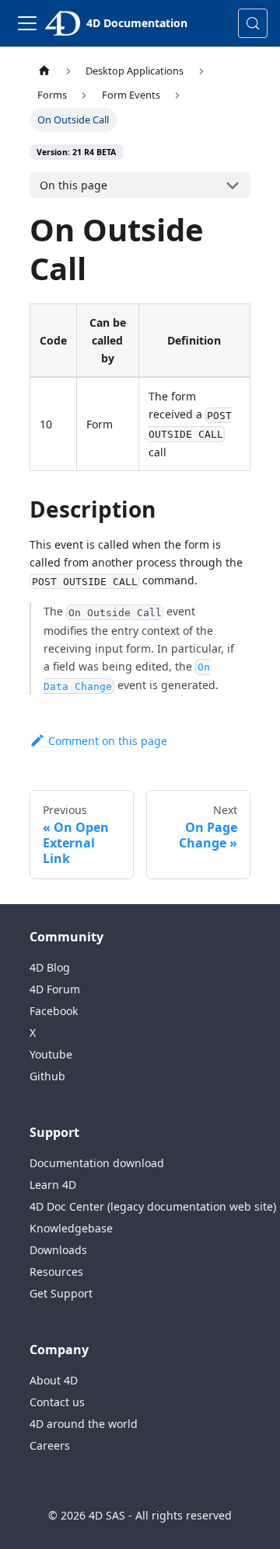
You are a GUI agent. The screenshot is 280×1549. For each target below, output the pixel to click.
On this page (73, 185)
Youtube (51, 1054)
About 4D (54, 1380)
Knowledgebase (71, 1228)
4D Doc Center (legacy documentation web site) (153, 1206)
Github (47, 1076)
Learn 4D (53, 1184)
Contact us (57, 1402)
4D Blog (50, 967)
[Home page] (44, 71)
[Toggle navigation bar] (27, 23)
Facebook (54, 1010)
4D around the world (84, 1423)
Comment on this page (107, 740)
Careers (50, 1445)
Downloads (58, 1249)
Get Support (61, 1293)
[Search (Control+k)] (253, 23)
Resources (56, 1271)
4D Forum (55, 989)
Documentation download (97, 1163)
